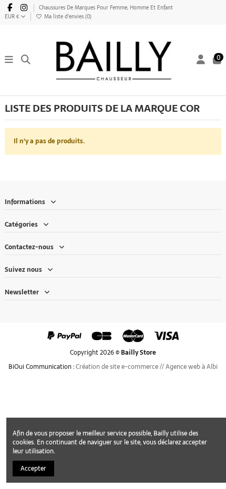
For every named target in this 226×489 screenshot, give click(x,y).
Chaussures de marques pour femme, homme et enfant (106, 7)
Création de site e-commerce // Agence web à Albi (147, 367)
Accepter (33, 468)
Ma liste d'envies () (67, 16)
